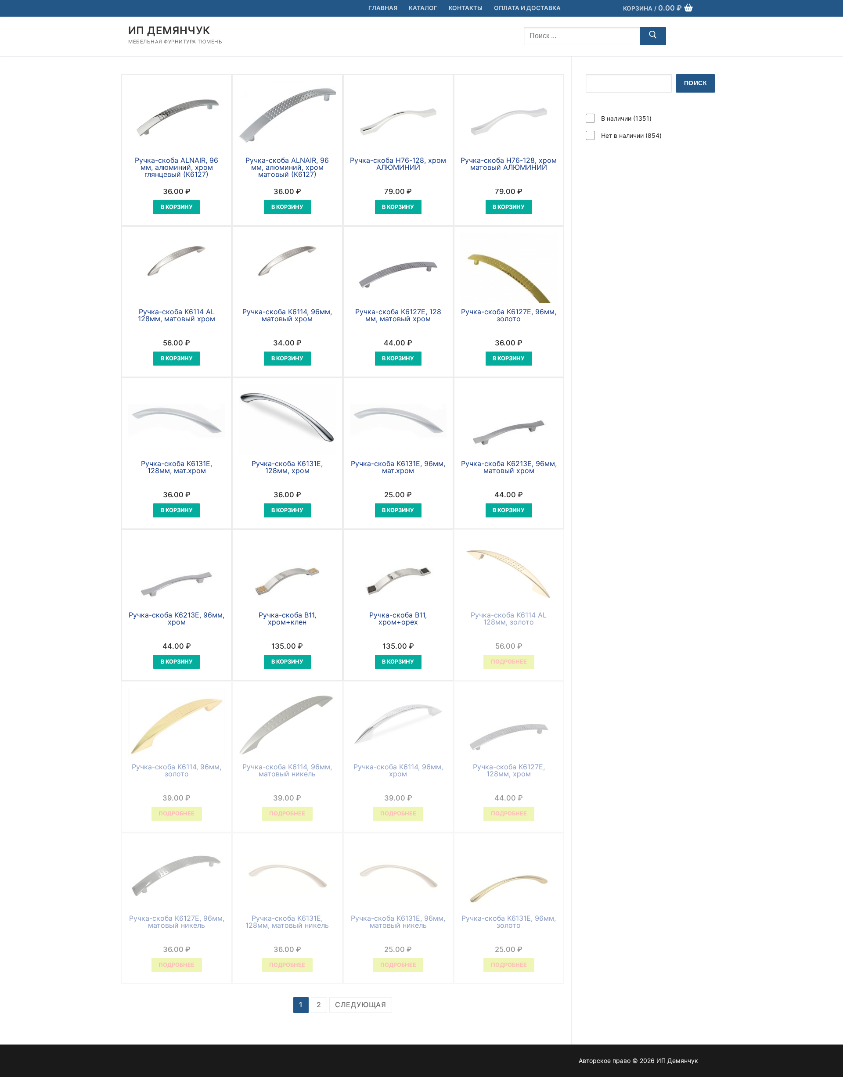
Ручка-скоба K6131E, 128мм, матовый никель (287, 922)
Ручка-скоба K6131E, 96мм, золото (508, 922)
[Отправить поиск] (653, 36)
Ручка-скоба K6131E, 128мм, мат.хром (176, 467)
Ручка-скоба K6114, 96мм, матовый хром (287, 315)
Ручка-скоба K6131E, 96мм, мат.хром (398, 467)
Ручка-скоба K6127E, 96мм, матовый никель (176, 922)
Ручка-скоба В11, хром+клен (287, 618)
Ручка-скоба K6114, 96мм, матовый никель (287, 770)
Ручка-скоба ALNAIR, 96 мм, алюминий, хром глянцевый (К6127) (176, 167)
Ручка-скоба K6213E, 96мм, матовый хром (509, 467)
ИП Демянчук (169, 30)
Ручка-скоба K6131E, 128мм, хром (287, 467)
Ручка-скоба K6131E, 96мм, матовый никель (398, 922)
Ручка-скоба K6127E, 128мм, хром (509, 770)
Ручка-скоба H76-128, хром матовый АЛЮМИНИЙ (509, 164)
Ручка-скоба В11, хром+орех (398, 618)
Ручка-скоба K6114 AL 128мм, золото (509, 618)
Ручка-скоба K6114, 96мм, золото (176, 770)
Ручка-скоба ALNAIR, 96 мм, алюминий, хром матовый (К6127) (287, 167)
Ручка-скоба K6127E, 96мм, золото (508, 315)
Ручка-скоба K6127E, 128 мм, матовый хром (398, 315)
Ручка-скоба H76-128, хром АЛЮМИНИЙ (398, 164)
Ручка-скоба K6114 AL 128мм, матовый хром (176, 315)
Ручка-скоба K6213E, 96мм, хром (176, 618)
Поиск (695, 83)
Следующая (360, 1004)
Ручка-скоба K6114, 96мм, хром (398, 770)
